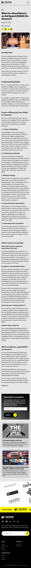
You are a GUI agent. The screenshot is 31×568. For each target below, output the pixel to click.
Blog (2, 9)
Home (3, 544)
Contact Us (4, 385)
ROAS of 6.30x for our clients (10, 375)
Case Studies (5, 546)
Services (4, 549)
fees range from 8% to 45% (17, 328)
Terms (3, 557)
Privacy (3, 555)
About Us (18, 544)
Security (4, 559)
